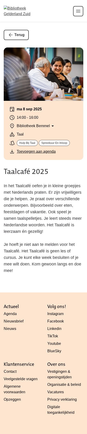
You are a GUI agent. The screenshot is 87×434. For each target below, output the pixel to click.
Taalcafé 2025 (26, 171)
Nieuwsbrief (13, 321)
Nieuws (10, 329)
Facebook (55, 321)
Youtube (54, 344)
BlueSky (54, 351)
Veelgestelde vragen (21, 379)
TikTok (52, 336)
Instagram (55, 314)
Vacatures (55, 392)
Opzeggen (12, 399)
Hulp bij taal (27, 143)
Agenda (10, 314)
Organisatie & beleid (64, 385)
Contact (10, 371)
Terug (19, 35)
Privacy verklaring (62, 399)
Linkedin (54, 329)
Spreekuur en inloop (54, 143)
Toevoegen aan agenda (36, 151)
